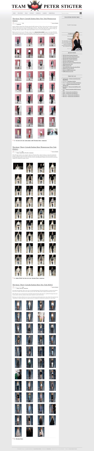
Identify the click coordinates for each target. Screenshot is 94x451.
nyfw (21, 140)
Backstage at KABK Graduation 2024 (69, 70)
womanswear (44, 140)
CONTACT (32, 13)
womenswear (19, 24)
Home (14, 13)
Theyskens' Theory (37, 140)
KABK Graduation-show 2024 (68, 71)
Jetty (23, 23)
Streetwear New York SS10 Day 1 (72, 91)
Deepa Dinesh (65, 86)
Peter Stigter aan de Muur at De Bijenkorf (74, 82)
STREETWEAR (52, 13)
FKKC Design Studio (73, 448)
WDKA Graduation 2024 (67, 65)
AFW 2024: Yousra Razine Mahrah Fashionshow (71, 56)
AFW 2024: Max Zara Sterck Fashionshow (70, 58)
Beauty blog (65, 94)
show (23, 140)
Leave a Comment (55, 23)
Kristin (64, 91)
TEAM (26, 13)
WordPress (49, 448)
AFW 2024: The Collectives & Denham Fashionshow (72, 62)
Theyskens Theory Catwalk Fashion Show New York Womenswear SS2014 (34, 19)
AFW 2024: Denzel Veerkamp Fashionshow (70, 55)
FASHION (45, 13)
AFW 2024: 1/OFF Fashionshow (68, 61)
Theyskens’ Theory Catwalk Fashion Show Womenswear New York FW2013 (34, 148)
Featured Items (22, 152)
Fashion (18, 152)
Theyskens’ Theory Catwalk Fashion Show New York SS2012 (32, 285)
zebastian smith (65, 78)
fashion (17, 278)
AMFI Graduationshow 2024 (68, 64)
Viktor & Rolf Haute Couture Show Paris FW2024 (71, 67)
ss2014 (32, 140)
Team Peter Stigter (37, 448)
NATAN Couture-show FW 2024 (68, 68)
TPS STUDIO (20, 13)
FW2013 (20, 278)
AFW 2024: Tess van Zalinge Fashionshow (70, 59)
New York (18, 140)
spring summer (28, 140)
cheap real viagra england (39, 32)
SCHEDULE (38, 13)
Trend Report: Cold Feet (72, 81)
